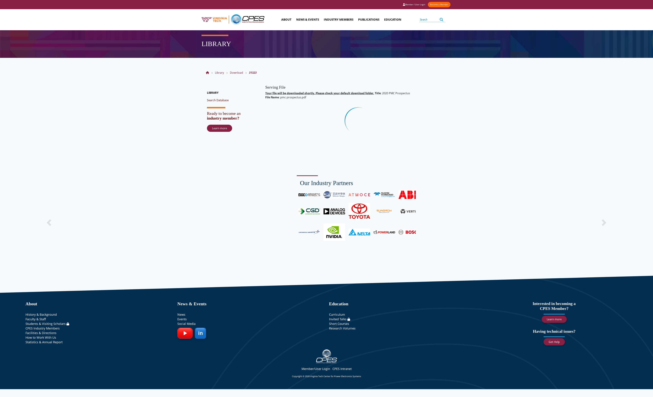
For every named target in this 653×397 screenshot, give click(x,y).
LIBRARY (213, 93)
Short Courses (339, 324)
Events (182, 319)
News (181, 314)
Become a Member (439, 4)
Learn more (219, 128)
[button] (49, 223)
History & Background (41, 314)
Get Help (554, 342)
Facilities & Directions (41, 333)
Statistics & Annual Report (44, 342)
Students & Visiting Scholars (46, 324)
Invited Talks (338, 319)
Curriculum (337, 314)
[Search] (441, 20)
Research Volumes (342, 328)
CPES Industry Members (43, 328)
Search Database (218, 100)
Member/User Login (316, 369)
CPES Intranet (342, 369)
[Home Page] (207, 73)
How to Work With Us (41, 337)
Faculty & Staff (36, 319)
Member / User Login (415, 4)
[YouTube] (185, 333)
